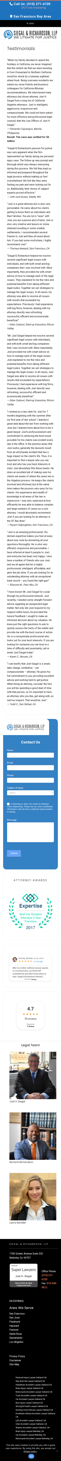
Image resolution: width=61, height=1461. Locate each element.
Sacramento (15, 1337)
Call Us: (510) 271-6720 (32, 4)
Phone (11, 775)
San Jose (14, 1317)
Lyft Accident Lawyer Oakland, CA (31, 1420)
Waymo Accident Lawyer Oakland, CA (33, 1427)
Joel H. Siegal (17, 1101)
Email (10, 762)
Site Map (14, 1364)
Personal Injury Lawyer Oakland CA (31, 1377)
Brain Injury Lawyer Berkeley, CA (30, 1431)
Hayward (14, 1325)
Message (12, 820)
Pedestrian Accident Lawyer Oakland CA (34, 1385)
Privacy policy (30, 1451)
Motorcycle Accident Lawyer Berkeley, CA (34, 1438)
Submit (14, 853)
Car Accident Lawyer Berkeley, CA (31, 1435)
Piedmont (14, 1321)
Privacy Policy (17, 1356)
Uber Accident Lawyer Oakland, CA (31, 1424)
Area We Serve (21, 1308)
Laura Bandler (17, 1222)
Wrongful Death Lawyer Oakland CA (32, 1406)
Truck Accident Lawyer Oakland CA (31, 1395)
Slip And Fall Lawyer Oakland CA (30, 1381)
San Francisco (17, 1313)
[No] (57, 1451)
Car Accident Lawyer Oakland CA (30, 1399)
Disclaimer (15, 1360)
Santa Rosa (15, 1333)
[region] (30, 911)
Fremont (13, 1329)
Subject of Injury (16, 787)
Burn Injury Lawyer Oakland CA (29, 1403)
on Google (38, 961)
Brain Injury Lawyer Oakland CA (29, 1388)
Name (11, 750)
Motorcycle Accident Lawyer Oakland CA (34, 1392)
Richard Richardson (21, 1162)
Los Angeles (16, 1341)
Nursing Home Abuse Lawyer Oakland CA (34, 1410)
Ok (31, 1456)
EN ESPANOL (16, 1301)
